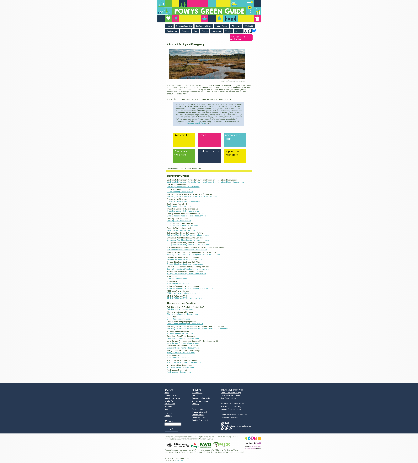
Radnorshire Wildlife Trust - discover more (184, 259)
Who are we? (197, 393)
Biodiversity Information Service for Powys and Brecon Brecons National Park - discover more (205, 182)
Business (168, 406)
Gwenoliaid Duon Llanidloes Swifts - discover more (188, 240)
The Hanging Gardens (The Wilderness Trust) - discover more (192, 196)
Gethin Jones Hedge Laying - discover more (185, 324)
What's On (169, 401)
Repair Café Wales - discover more (181, 230)
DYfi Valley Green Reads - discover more (183, 187)
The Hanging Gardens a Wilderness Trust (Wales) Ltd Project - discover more (198, 329)
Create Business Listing (230, 395)
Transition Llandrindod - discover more (183, 211)
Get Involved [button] (172, 31)
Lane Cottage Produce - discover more (183, 343)
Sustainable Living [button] (203, 26)
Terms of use (197, 409)
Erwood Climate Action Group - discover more (185, 264)
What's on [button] (236, 26)
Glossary (195, 404)
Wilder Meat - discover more (178, 319)
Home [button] (169, 26)
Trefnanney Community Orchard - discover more (187, 250)
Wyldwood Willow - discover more (180, 367)
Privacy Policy (198, 415)
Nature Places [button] (221, 26)
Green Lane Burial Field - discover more (183, 338)
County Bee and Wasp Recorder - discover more (186, 216)
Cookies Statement (200, 420)
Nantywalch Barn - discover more (181, 353)
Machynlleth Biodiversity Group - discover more (186, 274)
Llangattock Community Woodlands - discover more (188, 245)
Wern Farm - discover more (178, 358)
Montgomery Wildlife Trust (194, 123)
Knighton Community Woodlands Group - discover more (190, 288)
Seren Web (179, 460)
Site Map (168, 416)
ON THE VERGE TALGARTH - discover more (184, 298)
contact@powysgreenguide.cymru (238, 426)
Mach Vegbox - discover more (179, 372)
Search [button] (205, 31)
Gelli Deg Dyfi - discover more (179, 221)
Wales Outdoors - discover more (180, 333)
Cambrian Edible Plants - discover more (183, 348)
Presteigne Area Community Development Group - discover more (193, 255)
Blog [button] (195, 31)
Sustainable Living (172, 398)
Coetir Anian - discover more (179, 206)
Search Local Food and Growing (239, 38)
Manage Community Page (231, 406)
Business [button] (185, 31)
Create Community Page (231, 393)
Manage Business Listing (231, 409)
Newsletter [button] (216, 31)
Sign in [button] (238, 31)
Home (167, 393)
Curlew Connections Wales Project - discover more (188, 269)
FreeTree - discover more (177, 279)
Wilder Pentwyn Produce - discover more (184, 362)
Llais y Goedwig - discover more (180, 192)
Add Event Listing (228, 398)
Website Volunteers (200, 401)
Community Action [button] (184, 26)
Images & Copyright (200, 412)
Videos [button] (228, 31)
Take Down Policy (199, 417)
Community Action (172, 395)
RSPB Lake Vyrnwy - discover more (181, 293)
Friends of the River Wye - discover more (183, 201)
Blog (166, 409)
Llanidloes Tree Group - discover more (182, 225)
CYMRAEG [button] (248, 26)
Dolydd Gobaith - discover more (180, 309)
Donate (195, 395)
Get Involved (170, 404)
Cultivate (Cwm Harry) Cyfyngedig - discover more (188, 235)
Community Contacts (201, 398)
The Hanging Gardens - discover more (182, 314)
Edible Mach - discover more (178, 283)
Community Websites (229, 417)
